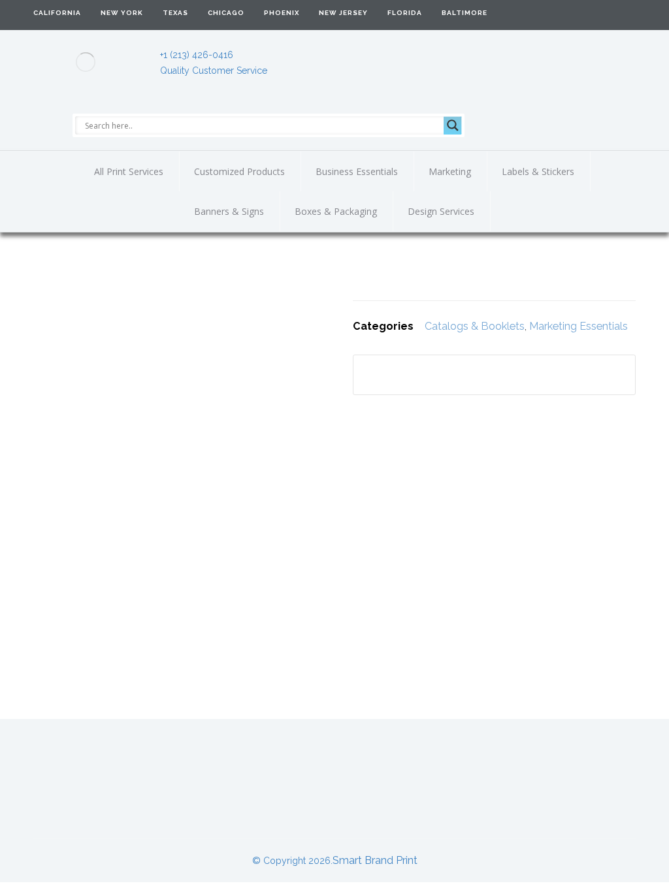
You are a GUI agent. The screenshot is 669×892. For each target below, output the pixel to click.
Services (348, 763)
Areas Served (462, 763)
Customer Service (222, 763)
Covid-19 (576, 763)
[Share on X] (445, 375)
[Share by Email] (576, 375)
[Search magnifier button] (453, 125)
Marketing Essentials (578, 326)
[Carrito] (550, 14)
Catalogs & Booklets (475, 326)
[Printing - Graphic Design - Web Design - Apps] (85, 62)
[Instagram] (621, 14)
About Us (95, 763)
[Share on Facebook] (412, 375)
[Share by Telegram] (543, 375)
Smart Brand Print (375, 860)
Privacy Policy (334, 799)
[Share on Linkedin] (478, 375)
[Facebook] (592, 14)
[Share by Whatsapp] (510, 375)
